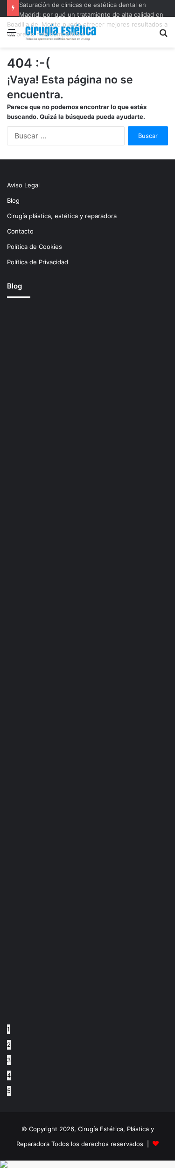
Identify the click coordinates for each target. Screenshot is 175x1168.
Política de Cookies (34, 246)
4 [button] (9, 1075)
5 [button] (9, 1090)
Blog (13, 200)
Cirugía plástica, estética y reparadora (62, 216)
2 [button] (9, 1044)
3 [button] (9, 1060)
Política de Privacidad (37, 262)
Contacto (20, 231)
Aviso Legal (23, 185)
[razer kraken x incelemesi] (87, 1164)
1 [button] (8, 1029)
